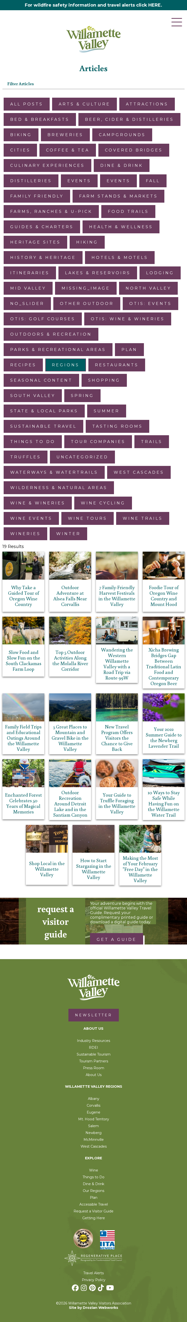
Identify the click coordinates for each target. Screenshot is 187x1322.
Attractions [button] (147, 104)
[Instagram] (84, 1289)
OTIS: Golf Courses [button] (42, 319)
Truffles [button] (25, 457)
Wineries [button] (25, 533)
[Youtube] (110, 1289)
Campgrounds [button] (122, 134)
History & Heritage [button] (43, 257)
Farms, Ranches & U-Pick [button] (51, 211)
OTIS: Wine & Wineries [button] (128, 319)
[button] (93, 83)
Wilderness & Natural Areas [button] (58, 487)
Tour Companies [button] (98, 441)
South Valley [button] (32, 395)
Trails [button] (151, 441)
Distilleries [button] (31, 181)
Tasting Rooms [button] (117, 426)
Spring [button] (82, 395)
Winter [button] (68, 533)
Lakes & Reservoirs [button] (98, 273)
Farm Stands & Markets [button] (118, 196)
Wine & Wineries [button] (37, 503)
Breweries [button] (65, 134)
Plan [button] (129, 349)
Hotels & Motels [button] (120, 257)
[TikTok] (101, 1289)
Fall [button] (153, 181)
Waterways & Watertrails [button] (54, 472)
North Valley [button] (148, 288)
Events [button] (79, 181)
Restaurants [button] (117, 365)
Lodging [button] (160, 273)
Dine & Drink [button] (121, 165)
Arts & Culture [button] (84, 104)
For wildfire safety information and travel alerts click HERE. (93, 5)
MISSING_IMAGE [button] (86, 288)
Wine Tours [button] (87, 518)
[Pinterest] (93, 1289)
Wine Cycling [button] (103, 503)
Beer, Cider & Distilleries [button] (129, 119)
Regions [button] (65, 365)
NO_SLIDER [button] (27, 303)
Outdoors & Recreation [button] (51, 334)
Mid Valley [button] (28, 288)
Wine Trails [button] (143, 518)
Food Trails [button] (128, 211)
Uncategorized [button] (82, 457)
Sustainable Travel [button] (43, 426)
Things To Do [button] (32, 441)
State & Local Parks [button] (44, 411)
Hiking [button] (87, 242)
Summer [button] (107, 411)
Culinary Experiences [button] (47, 165)
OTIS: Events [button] (150, 303)
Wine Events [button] (31, 518)
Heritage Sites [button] (35, 242)
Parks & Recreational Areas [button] (58, 349)
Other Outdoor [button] (87, 303)
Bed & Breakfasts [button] (39, 119)
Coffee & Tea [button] (67, 150)
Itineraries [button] (29, 273)
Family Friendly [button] (37, 196)
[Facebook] (76, 1289)
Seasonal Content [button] (41, 380)
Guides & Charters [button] (42, 227)
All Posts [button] (26, 104)
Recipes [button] (23, 365)
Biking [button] (21, 134)
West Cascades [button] (139, 472)
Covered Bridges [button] (134, 150)
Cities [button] (20, 150)
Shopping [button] (104, 380)
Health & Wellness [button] (121, 227)
